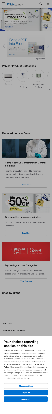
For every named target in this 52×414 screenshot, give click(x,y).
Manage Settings (26, 386)
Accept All (25, 399)
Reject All (26, 392)
